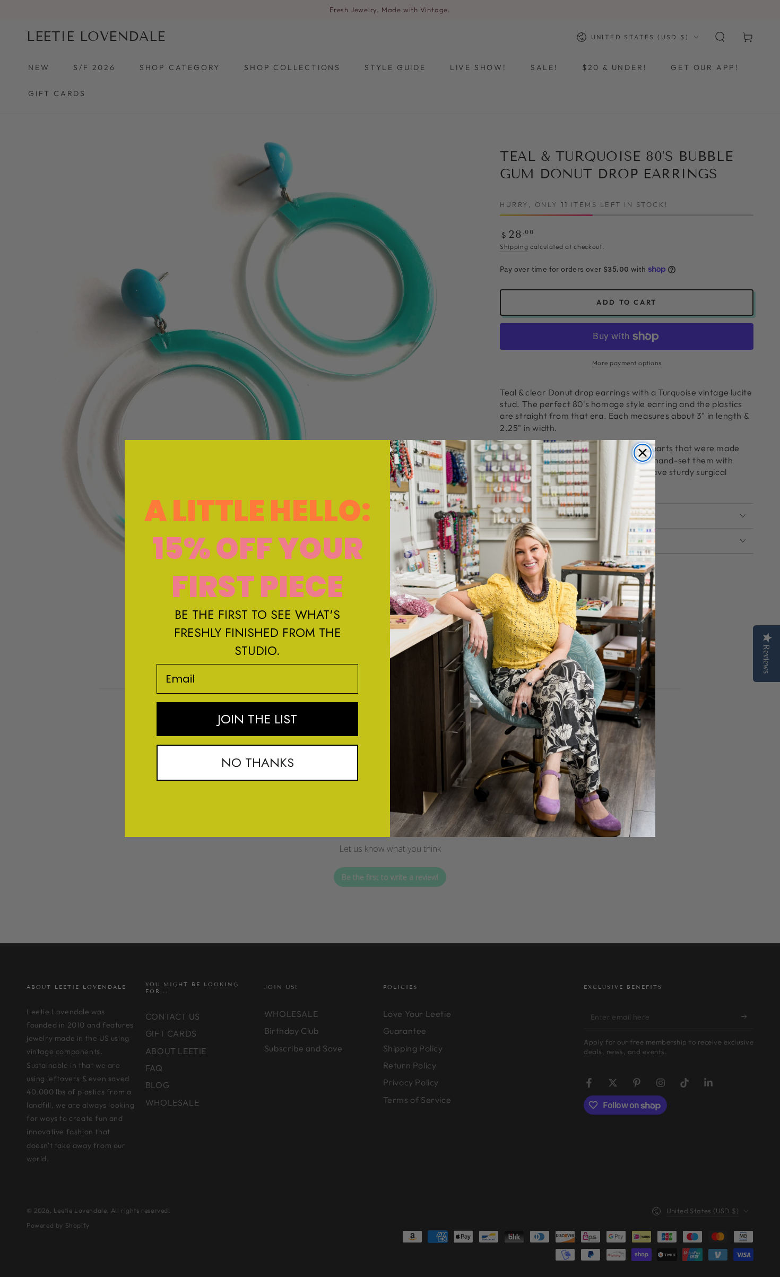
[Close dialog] (642, 452)
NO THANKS (257, 762)
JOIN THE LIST (257, 719)
